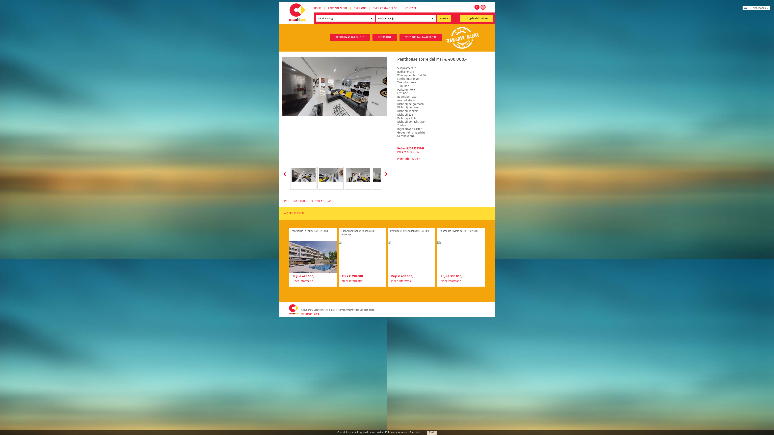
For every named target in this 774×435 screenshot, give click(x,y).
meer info (384, 37)
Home (317, 8)
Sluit (432, 432)
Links (316, 313)
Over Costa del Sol (386, 8)
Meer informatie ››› (409, 159)
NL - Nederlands (757, 8)
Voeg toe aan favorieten (420, 37)
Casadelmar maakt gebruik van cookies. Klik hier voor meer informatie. (378, 432)
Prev (285, 174)
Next (385, 174)
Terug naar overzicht (350, 37)
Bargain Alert (337, 8)
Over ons (360, 8)
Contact (410, 8)
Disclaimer (306, 313)
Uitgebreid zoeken (477, 18)
